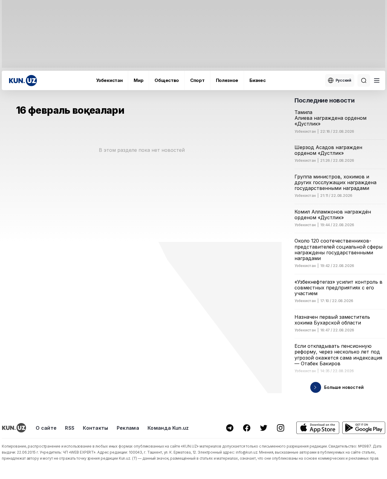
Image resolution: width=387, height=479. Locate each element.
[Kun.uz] (23, 80)
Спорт (197, 80)
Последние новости (324, 100)
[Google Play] (363, 428)
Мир (138, 80)
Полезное (227, 80)
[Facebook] (246, 428)
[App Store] (317, 428)
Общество (166, 80)
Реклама (128, 428)
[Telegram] (229, 428)
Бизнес (257, 80)
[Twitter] (263, 428)
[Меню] (376, 80)
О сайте (46, 428)
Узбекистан (109, 80)
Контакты (95, 428)
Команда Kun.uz (168, 428)
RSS (69, 428)
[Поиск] (363, 80)
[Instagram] (280, 428)
